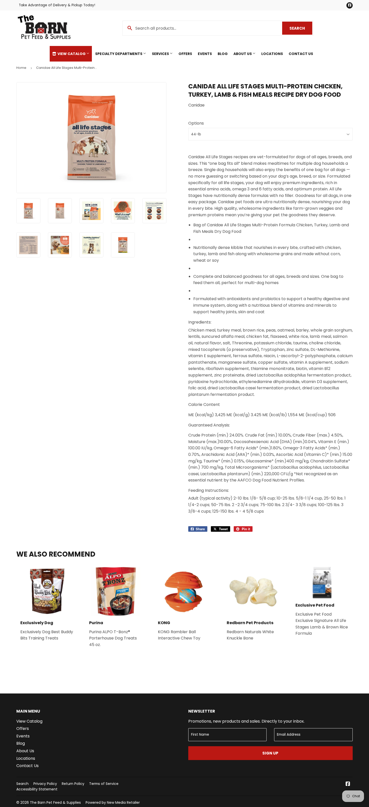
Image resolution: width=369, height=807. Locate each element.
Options (196, 123)
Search (300, 28)
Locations (272, 53)
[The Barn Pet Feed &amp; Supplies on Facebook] (348, 784)
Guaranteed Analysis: (209, 425)
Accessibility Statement (36, 789)
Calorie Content (204, 404)
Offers (185, 53)
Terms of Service (103, 783)
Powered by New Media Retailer (113, 802)
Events (205, 53)
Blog (223, 53)
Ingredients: (199, 322)
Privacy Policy (45, 783)
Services (161, 53)
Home (21, 67)
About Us (243, 53)
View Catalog (71, 53)
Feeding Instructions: (208, 490)
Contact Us (301, 53)
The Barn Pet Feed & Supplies (55, 802)
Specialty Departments (119, 53)
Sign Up (270, 753)
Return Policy (73, 783)
